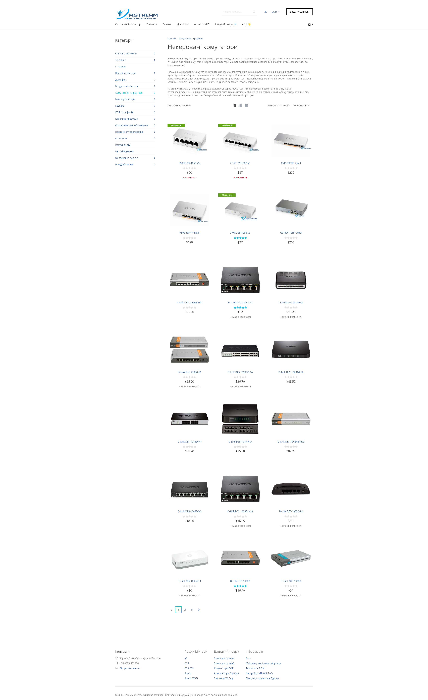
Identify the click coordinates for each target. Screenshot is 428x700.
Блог (248, 658)
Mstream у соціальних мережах (263, 663)
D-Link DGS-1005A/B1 (291, 302)
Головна (172, 38)
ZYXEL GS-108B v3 (240, 232)
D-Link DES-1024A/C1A (290, 372)
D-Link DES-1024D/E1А (240, 372)
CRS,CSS (189, 668)
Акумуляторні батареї (226, 673)
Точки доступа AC (224, 663)
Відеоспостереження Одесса (262, 678)
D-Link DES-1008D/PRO (189, 302)
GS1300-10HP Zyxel (291, 232)
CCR (186, 663)
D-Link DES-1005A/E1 (189, 581)
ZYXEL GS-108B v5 (240, 163)
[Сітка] (234, 105)
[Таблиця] (246, 105)
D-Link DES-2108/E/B (189, 372)
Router (188, 673)
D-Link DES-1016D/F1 (189, 441)
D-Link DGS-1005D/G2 (240, 302)
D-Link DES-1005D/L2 (291, 511)
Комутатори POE (223, 668)
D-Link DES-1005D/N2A (240, 511)
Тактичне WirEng (223, 678)
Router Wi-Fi (191, 678)
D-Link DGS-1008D (291, 581)
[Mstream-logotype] (136, 13)
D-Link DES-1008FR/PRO (291, 441)
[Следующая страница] (198, 609)
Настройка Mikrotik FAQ (259, 673)
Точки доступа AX (224, 658)
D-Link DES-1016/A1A (240, 441)
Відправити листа (130, 668)
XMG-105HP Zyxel (189, 232)
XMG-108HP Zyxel (291, 163)
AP (185, 658)
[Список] (240, 105)
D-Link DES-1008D (240, 581)
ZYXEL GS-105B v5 (189, 163)
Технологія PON (255, 668)
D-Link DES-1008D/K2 (189, 511)
